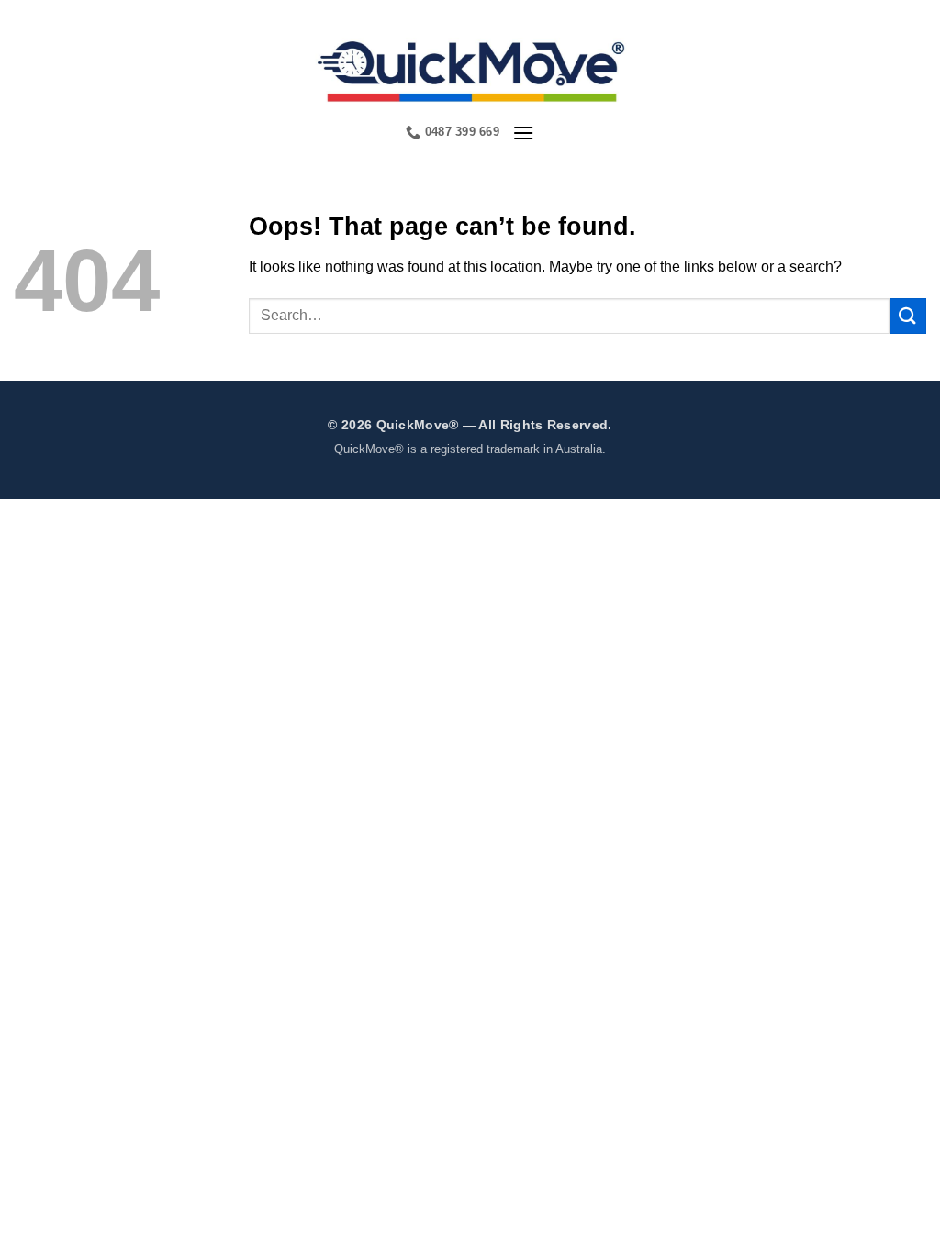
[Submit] (908, 316)
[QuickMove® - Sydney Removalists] (470, 69)
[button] (523, 132)
